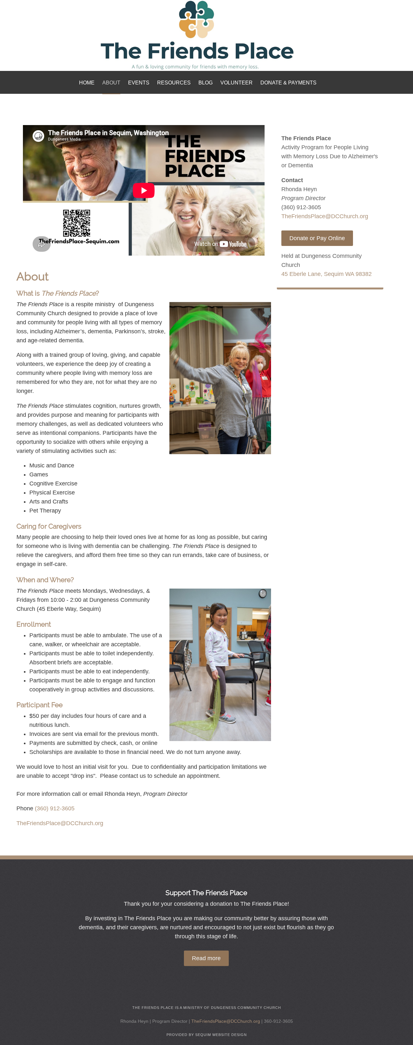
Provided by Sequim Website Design (206, 1035)
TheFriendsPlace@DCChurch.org (59, 823)
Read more (206, 958)
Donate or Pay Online (317, 238)
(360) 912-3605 (55, 808)
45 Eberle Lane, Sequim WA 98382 (326, 274)
